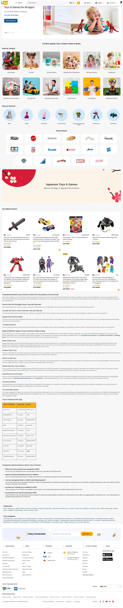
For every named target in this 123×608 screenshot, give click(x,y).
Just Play (72, 508)
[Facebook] (100, 601)
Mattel (28, 235)
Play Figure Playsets (31, 518)
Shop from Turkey (79, 597)
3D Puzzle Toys (24, 522)
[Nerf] (71, 138)
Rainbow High (109, 508)
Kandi (84, 569)
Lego (13, 508)
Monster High (47, 508)
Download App (26, 552)
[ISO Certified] (18, 588)
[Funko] (14, 138)
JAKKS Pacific (115, 235)
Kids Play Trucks (88, 520)
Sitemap (4, 563)
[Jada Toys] (89, 149)
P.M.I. (117, 275)
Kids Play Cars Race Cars (76, 520)
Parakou (85, 558)
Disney (28, 508)
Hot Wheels (34, 508)
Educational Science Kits (108, 520)
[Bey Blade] (61, 161)
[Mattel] (33, 138)
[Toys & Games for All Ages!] (81, 19)
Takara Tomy (78, 508)
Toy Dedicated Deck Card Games (62, 518)
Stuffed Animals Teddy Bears (29, 520)
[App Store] (108, 555)
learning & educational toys (22, 378)
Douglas (41, 508)
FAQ (23, 563)
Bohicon (85, 563)
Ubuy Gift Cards (27, 569)
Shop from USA (6, 597)
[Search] (78, 2)
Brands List (25, 555)
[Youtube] (106, 601)
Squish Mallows (19, 510)
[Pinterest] (113, 601)
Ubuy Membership (7, 578)
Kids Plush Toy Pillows (53, 520)
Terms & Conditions (48, 601)
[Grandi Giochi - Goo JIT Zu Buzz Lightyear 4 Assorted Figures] (76, 223)
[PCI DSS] (6, 588)
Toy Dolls (39, 518)
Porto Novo (86, 555)
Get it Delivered (11, 20)
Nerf (98, 508)
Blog (23, 572)
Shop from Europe (91, 597)
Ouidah (85, 572)
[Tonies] (71, 149)
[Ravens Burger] (42, 161)
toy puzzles (38, 378)
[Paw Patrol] (23, 161)
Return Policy (26, 560)
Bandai (115, 508)
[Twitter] (110, 601)
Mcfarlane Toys (64, 508)
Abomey (85, 566)
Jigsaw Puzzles (7, 522)
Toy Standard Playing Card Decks (12, 520)
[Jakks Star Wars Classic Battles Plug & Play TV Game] (105, 223)
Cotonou (85, 552)
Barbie (17, 508)
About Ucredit (26, 566)
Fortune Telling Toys (83, 522)
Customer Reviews (28, 558)
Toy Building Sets (64, 520)
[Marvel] (80, 161)
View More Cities (88, 575)
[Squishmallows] (89, 138)
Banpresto (86, 508)
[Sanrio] (52, 149)
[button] (88, 3)
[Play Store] (108, 560)
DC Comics (56, 275)
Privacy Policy (60, 601)
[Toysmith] (108, 138)
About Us (5, 552)
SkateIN (87, 275)
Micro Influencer (7, 575)
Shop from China (66, 597)
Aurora (5, 510)
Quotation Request (8, 558)
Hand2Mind (11, 510)
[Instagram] (103, 601)
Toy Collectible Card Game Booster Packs (83, 518)
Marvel (26, 510)
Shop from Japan (28, 597)
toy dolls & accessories (106, 335)
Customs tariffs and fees (10, 569)
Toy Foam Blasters (34, 522)
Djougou (85, 560)
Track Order (6, 566)
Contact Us (5, 555)
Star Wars (31, 510)
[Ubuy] (4, 3)
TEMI (28, 451)
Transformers (55, 235)
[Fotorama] (33, 149)
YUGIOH (102, 508)
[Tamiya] (14, 149)
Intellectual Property (8, 560)
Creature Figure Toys (19, 518)
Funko (5, 508)
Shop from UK (17, 597)
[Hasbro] (108, 149)
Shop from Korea (54, 597)
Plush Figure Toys (42, 520)
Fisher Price (93, 508)
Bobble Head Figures (45, 522)
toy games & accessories (89, 335)
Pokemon (23, 508)
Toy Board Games (48, 518)
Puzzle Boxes (15, 522)
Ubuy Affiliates (26, 575)
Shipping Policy (6, 572)
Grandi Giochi (85, 235)
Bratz (36, 510)
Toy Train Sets (97, 520)
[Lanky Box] (99, 161)
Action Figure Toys (8, 518)
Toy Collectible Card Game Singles (104, 518)
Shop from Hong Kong (41, 597)
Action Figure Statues (57, 522)
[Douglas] (52, 138)
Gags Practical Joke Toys (70, 522)
